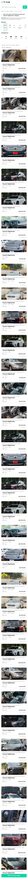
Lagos (5, 68)
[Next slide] (26, 26)
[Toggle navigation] (2, 2)
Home (2, 11)
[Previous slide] (1, 26)
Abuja (5, 140)
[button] (23, 60)
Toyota (11, 11)
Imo (5, 258)
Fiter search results (14, 875)
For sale (6, 11)
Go (25, 7)
